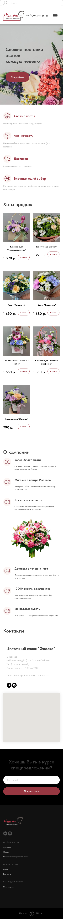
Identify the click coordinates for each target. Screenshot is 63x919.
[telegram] (9, 685)
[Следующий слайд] (61, 64)
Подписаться (31, 787)
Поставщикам (8, 879)
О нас (5, 862)
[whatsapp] (14, 685)
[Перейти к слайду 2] (33, 100)
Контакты (7, 866)
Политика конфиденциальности (15, 849)
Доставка (7, 840)
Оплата (6, 844)
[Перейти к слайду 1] (30, 100)
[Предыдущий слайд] (1, 64)
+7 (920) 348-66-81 (37, 15)
